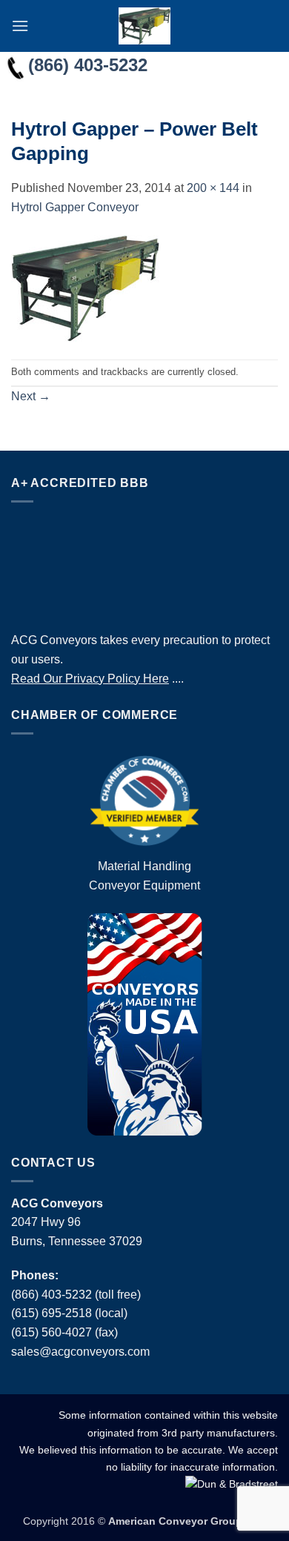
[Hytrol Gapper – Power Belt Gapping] (85, 287)
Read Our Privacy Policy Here (90, 678)
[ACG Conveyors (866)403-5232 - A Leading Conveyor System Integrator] (144, 26)
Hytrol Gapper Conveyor (75, 207)
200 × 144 (213, 188)
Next (30, 396)
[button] (20, 25)
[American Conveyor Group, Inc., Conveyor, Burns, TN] (144, 563)
